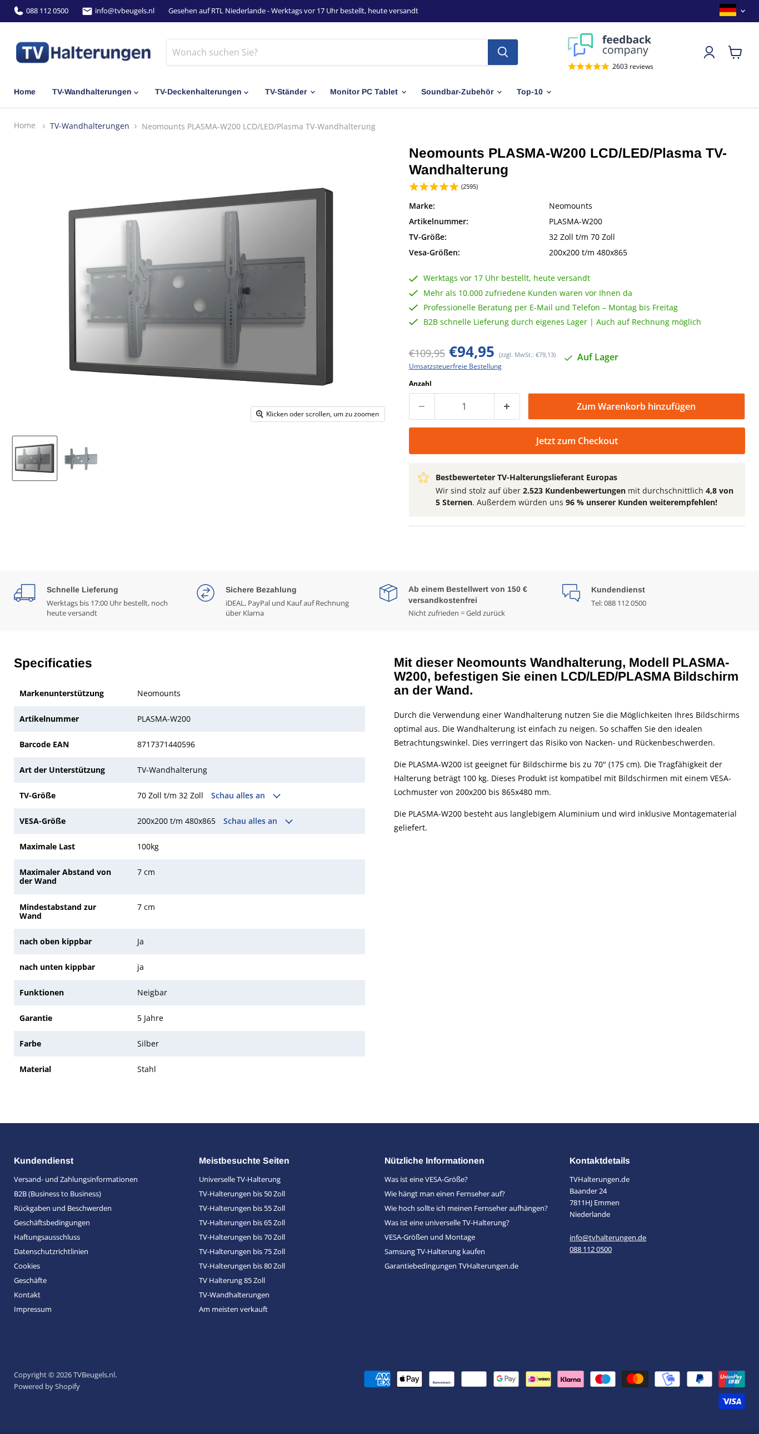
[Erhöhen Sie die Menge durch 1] (507, 406)
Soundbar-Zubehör (457, 91)
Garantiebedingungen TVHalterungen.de (451, 1266)
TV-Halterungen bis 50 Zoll (242, 1194)
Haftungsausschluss (47, 1237)
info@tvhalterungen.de (608, 1237)
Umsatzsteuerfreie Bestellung (455, 366)
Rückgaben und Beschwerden (63, 1208)
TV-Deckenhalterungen (198, 91)
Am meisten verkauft (233, 1309)
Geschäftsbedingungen (52, 1222)
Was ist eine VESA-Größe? (426, 1179)
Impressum (33, 1309)
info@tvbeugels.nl (124, 11)
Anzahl (420, 384)
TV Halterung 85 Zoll (232, 1280)
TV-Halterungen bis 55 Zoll (242, 1208)
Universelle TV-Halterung (240, 1179)
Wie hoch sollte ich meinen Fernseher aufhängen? (466, 1208)
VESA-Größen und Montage (430, 1237)
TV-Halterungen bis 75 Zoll (242, 1251)
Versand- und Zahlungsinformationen (76, 1179)
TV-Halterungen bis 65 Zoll (242, 1222)
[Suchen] (503, 52)
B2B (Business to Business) (57, 1194)
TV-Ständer (286, 91)
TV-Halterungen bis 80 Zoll (242, 1266)
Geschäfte (30, 1280)
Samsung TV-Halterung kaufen (435, 1251)
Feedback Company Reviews (610, 45)
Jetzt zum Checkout (577, 441)
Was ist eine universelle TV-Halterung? (447, 1222)
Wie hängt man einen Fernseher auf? (445, 1194)
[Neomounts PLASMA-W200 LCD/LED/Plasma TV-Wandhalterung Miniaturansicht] (35, 458)
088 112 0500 (47, 11)
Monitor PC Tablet (364, 91)
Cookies (27, 1266)
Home (25, 91)
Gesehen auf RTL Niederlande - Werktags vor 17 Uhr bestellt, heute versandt (293, 11)
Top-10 (530, 91)
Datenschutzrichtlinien (51, 1251)
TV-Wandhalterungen (92, 91)
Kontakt (27, 1295)
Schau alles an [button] (239, 795)
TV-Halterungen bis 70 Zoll (242, 1237)
